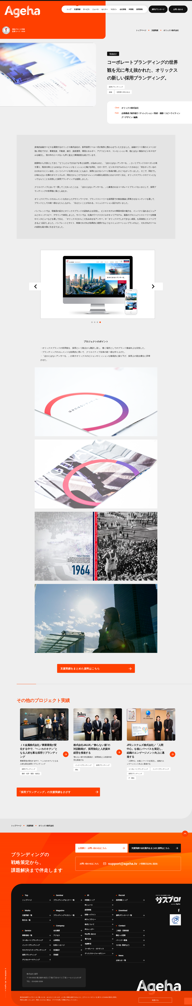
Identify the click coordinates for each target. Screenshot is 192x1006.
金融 (110, 92)
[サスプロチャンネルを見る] (168, 900)
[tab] (100, 322)
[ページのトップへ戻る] (185, 834)
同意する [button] (155, 1000)
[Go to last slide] (37, 286)
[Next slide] (154, 286)
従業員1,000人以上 (123, 92)
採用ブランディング (116, 87)
